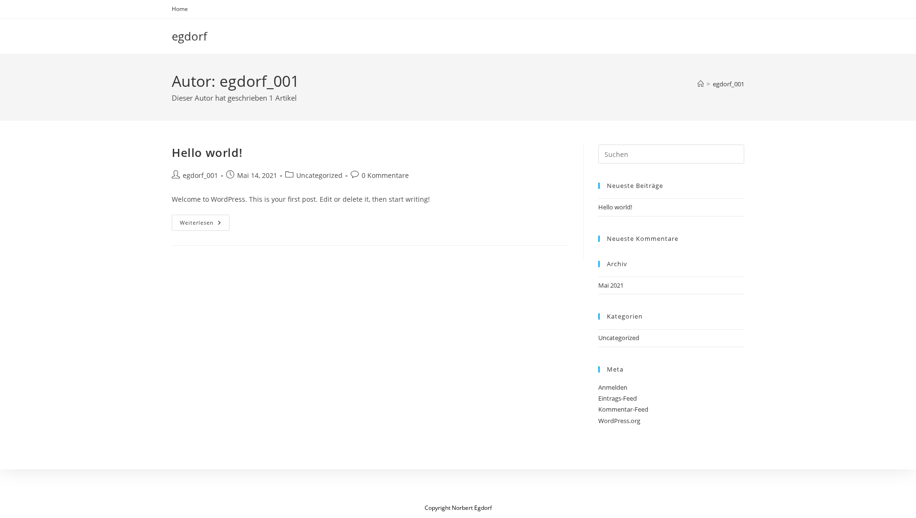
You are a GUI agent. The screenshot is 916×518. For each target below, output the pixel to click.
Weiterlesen (204, 224)
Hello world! (207, 152)
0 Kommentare (385, 175)
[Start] (700, 84)
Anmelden (612, 387)
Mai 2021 (611, 285)
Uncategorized (319, 175)
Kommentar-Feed (623, 409)
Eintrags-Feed (617, 398)
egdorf (189, 36)
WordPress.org (619, 420)
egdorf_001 (728, 84)
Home (180, 9)
